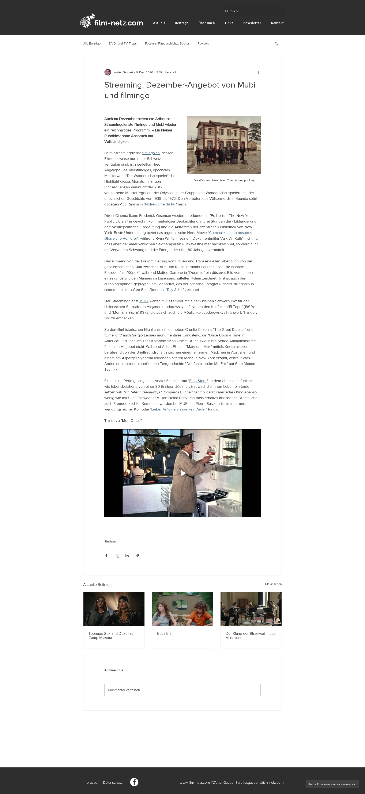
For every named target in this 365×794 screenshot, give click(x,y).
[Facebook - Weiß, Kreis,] (134, 782)
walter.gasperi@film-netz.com (261, 782)
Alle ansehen (273, 584)
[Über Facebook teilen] (106, 556)
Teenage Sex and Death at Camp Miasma (111, 635)
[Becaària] (182, 609)
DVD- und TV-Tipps (123, 43)
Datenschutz (113, 782)
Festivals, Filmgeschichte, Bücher (167, 43)
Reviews (203, 43)
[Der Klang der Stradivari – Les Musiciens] (251, 609)
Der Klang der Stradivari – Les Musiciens (250, 635)
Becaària (164, 633)
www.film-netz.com (195, 782)
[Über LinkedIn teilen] (127, 556)
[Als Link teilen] (137, 556)
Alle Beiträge (92, 43)
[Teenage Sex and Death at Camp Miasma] (113, 609)
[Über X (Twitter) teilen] (117, 556)
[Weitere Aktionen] (258, 72)
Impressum (92, 782)
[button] (276, 43)
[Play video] (182, 473)
